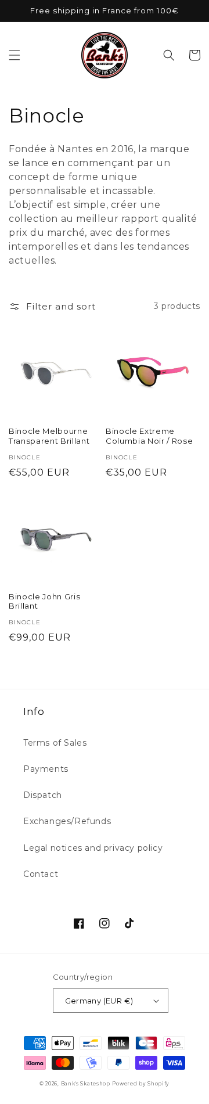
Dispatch (42, 795)
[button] (14, 55)
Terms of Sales (55, 743)
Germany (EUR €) (99, 1000)
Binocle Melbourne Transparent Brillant (49, 435)
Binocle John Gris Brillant (44, 601)
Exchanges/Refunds (67, 821)
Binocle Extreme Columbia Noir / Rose (149, 435)
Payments (46, 769)
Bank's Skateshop (85, 1084)
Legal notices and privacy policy (93, 848)
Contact (40, 874)
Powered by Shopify (141, 1084)
